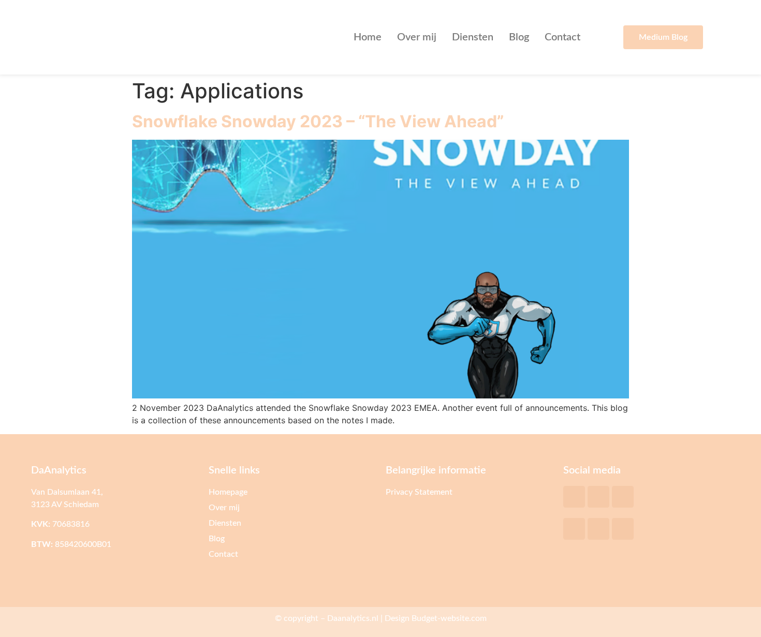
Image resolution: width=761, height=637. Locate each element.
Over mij (416, 37)
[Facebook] (574, 529)
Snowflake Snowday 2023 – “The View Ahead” (318, 121)
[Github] (623, 497)
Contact (562, 37)
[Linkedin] (598, 529)
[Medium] (598, 497)
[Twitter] (574, 497)
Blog (519, 37)
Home (368, 37)
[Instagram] (623, 529)
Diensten (472, 37)
